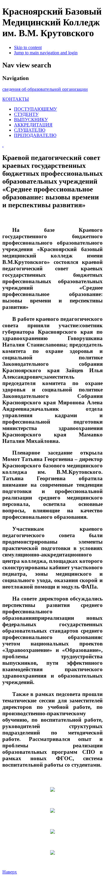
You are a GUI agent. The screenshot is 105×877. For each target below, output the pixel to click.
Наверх (9, 871)
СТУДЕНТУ (26, 114)
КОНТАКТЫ (15, 99)
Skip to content (28, 47)
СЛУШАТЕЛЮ (29, 130)
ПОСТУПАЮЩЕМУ (35, 109)
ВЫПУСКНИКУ (31, 119)
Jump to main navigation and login (46, 52)
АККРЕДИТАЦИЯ (33, 124)
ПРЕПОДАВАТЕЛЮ (35, 135)
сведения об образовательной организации (45, 89)
